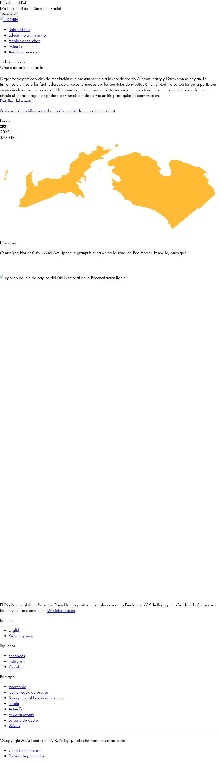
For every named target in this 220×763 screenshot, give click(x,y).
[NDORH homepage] (9, 19)
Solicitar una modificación (57, 111)
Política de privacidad (27, 756)
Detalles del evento (16, 101)
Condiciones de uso (25, 750)
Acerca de (17, 686)
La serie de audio (23, 720)
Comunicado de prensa (28, 692)
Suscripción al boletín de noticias (36, 698)
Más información (61, 610)
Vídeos (14, 726)
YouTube (16, 667)
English (14, 630)
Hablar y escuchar (24, 40)
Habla (14, 703)
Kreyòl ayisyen (21, 636)
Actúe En (16, 46)
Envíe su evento (21, 714)
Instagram (17, 661)
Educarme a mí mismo (27, 35)
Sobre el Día (19, 29)
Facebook (17, 655)
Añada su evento (23, 52)
